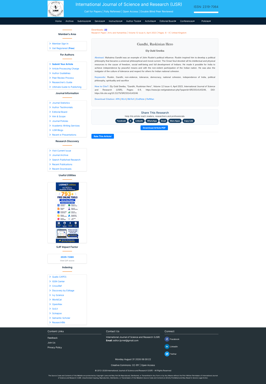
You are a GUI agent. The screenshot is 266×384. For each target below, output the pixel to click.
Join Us (51, 342)
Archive (69, 21)
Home (58, 21)
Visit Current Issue (61, 150)
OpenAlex (57, 304)
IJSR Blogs (57, 130)
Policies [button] (205, 21)
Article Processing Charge (65, 68)
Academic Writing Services (66, 125)
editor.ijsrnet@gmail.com (126, 340)
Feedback (53, 338)
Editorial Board (59, 112)
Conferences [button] (186, 21)
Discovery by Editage (63, 290)
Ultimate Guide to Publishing (66, 87)
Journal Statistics (61, 102)
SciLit (55, 308)
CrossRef (57, 286)
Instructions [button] (115, 21)
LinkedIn (139, 121)
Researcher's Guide (62, 82)
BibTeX (130, 99)
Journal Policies (60, 121)
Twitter (173, 354)
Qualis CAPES (59, 276)
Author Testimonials (62, 107)
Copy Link (188, 121)
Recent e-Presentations (64, 134)
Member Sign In (60, 43)
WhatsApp (152, 121)
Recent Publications (62, 164)
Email (163, 121)
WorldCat (57, 299)
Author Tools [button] (133, 21)
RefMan (150, 99)
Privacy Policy (55, 347)
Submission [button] (83, 21)
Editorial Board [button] (167, 21)
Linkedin (173, 346)
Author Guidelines (61, 73)
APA (117, 99)
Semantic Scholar (61, 318)
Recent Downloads (62, 168)
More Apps (175, 121)
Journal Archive (60, 155)
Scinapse (57, 313)
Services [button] (99, 21)
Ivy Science (58, 295)
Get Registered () (63, 48)
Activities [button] (149, 21)
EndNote (140, 99)
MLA (123, 99)
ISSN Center (58, 281)
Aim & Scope (58, 116)
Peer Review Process (63, 77)
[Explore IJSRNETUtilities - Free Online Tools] (67, 212)
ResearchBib (58, 322)
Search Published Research (66, 159)
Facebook (121, 121)
